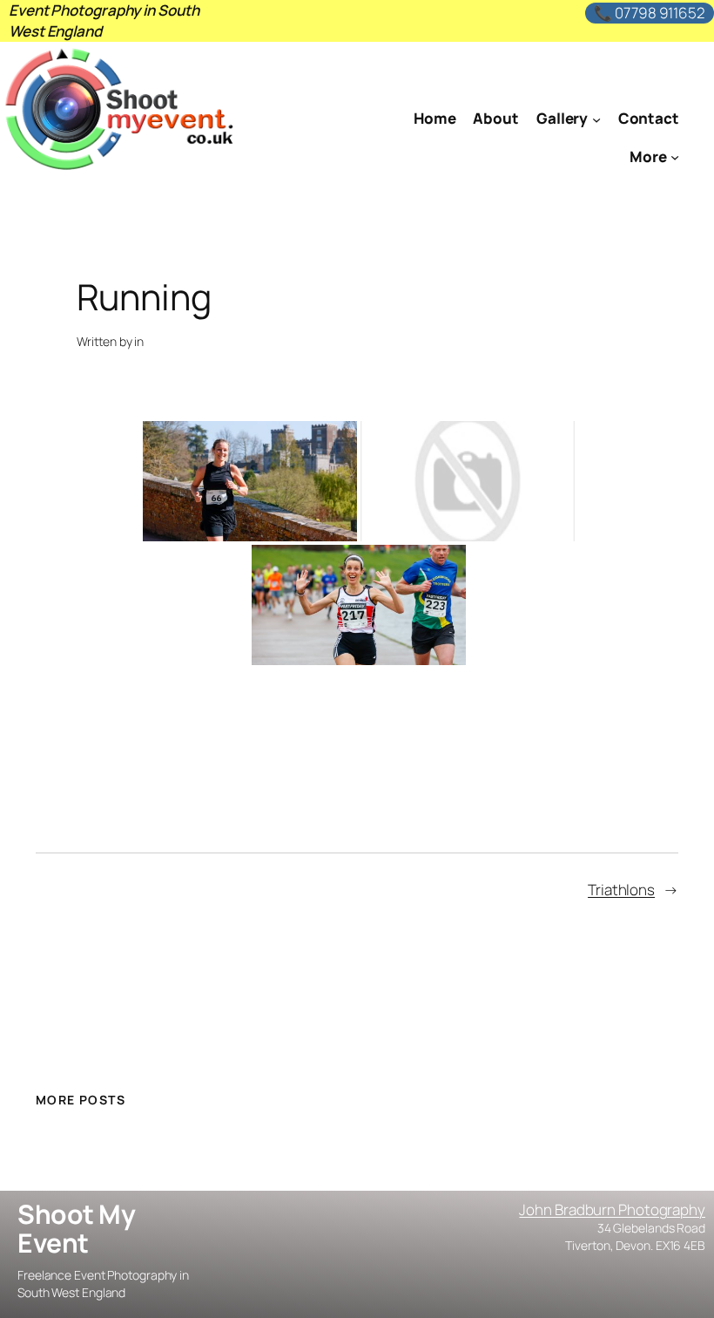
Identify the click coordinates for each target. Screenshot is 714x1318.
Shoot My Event (76, 1228)
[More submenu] (674, 157)
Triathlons (621, 890)
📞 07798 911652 (649, 13)
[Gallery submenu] (596, 118)
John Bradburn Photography (612, 1209)
